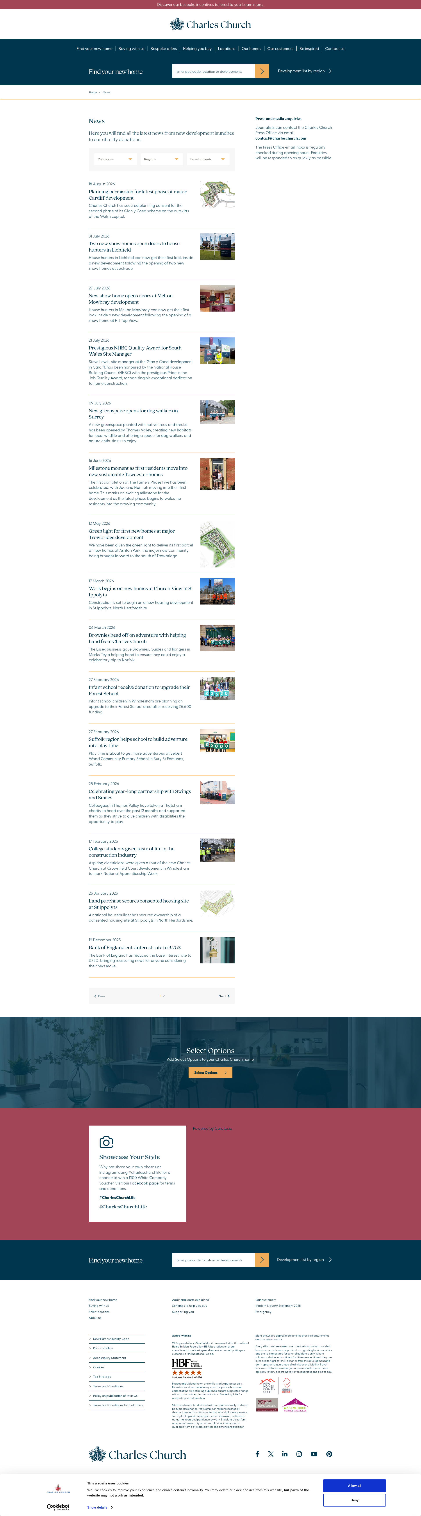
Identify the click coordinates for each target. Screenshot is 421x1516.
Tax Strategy (102, 1376)
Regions (150, 159)
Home (93, 92)
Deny (355, 1500)
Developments (201, 159)
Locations (226, 48)
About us (95, 1318)
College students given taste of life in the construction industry (131, 851)
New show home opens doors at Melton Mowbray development (131, 298)
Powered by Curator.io (212, 1128)
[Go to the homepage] (210, 23)
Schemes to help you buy (189, 1305)
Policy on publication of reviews (115, 1396)
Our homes (251, 48)
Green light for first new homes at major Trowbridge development (132, 534)
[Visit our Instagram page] (299, 1454)
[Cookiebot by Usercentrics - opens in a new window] (58, 1507)
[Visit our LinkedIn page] (285, 1454)
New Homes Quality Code (111, 1339)
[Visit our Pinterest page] (329, 1454)
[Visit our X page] (271, 1454)
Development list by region (301, 70)
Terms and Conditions (108, 1386)
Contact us (334, 48)
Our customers (280, 48)
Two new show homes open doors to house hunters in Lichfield (134, 246)
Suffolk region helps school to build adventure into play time (138, 742)
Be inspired (309, 48)
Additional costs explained (190, 1300)
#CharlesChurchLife (117, 1197)
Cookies (98, 1367)
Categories (106, 159)
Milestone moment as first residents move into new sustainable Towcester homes (138, 471)
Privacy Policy (103, 1348)
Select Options (206, 1072)
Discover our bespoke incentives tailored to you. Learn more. (210, 4)
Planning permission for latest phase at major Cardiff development (138, 194)
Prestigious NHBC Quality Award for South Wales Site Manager (135, 350)
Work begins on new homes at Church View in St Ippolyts (141, 591)
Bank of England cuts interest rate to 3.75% (135, 947)
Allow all (354, 1486)
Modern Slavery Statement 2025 (278, 1305)
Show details (97, 1507)
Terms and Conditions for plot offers (118, 1405)
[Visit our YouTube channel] (314, 1454)
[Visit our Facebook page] (257, 1454)
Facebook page (144, 1183)
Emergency (263, 1312)
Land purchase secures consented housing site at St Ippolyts (139, 903)
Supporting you (183, 1312)
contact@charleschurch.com (280, 138)
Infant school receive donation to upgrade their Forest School (139, 690)
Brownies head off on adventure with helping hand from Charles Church (137, 638)
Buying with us (131, 48)
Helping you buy (197, 48)
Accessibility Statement (109, 1358)
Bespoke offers (164, 48)
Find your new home (94, 48)
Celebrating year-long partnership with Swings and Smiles (140, 794)
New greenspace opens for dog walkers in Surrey (133, 413)
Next (222, 995)
